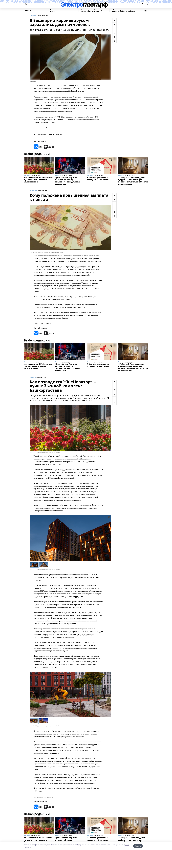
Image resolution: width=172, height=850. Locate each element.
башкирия (51, 134)
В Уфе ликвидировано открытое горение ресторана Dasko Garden (123, 10)
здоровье (59, 134)
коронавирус (42, 134)
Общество (33, 191)
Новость (27, 10)
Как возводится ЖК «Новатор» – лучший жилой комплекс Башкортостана (92, 10)
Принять (138, 846)
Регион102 (33, 16)
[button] (108, 538)
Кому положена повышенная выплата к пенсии (64, 10)
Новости (33, 377)
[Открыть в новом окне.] (38, 146)
